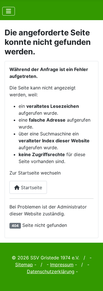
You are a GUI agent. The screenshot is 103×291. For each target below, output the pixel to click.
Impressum (62, 264)
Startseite (30, 187)
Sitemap (24, 264)
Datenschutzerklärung (50, 271)
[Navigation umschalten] (8, 11)
